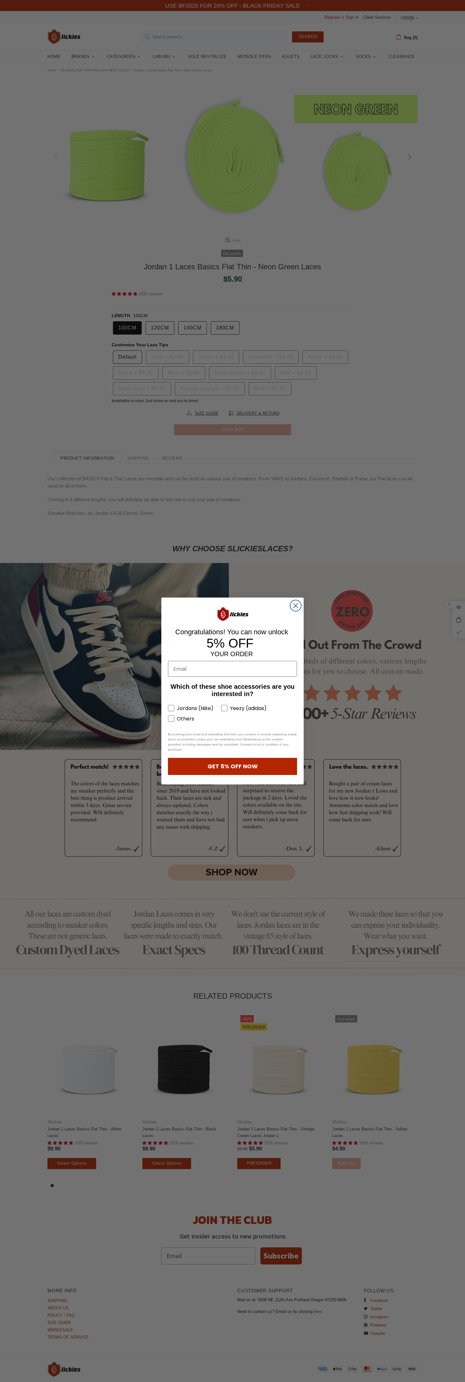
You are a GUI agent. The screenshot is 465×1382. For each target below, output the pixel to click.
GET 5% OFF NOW (233, 766)
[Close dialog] (295, 605)
